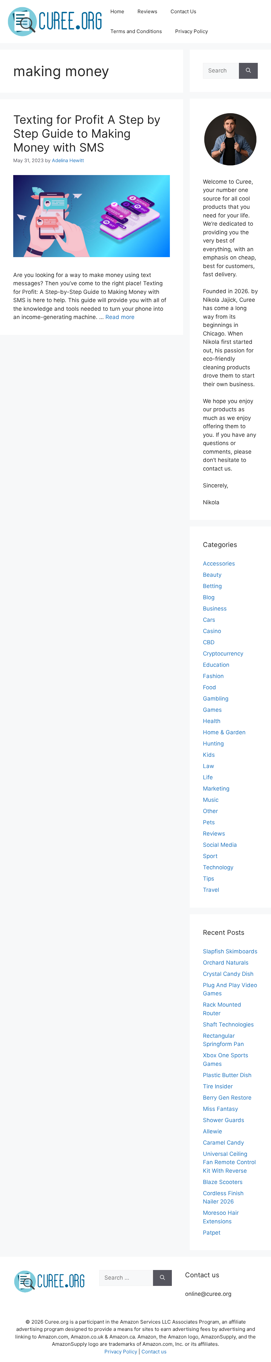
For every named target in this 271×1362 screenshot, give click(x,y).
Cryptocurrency (223, 653)
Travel (211, 889)
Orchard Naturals (226, 962)
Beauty (212, 574)
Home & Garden (224, 732)
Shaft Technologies (228, 1024)
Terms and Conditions (136, 31)
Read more (120, 317)
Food (209, 687)
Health (211, 721)
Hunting (213, 743)
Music (210, 799)
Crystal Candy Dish (228, 974)
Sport (210, 856)
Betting (212, 586)
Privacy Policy (191, 31)
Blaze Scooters (223, 1182)
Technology (218, 867)
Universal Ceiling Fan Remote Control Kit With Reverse (229, 1162)
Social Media (220, 844)
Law (208, 766)
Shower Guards (223, 1120)
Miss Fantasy (220, 1109)
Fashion (213, 676)
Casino (212, 631)
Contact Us (183, 11)
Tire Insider (218, 1086)
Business (215, 608)
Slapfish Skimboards (230, 951)
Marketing (216, 788)
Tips (208, 878)
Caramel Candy (223, 1142)
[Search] (248, 71)
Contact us (154, 1351)
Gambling (215, 698)
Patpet (211, 1232)
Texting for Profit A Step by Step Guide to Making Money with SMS (86, 133)
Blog (208, 597)
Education (216, 664)
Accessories (219, 563)
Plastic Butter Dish (227, 1075)
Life (208, 777)
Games (212, 709)
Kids (209, 754)
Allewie (212, 1131)
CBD (208, 642)
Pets (209, 822)
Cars (209, 619)
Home (117, 11)
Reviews (147, 11)
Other (210, 811)
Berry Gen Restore (227, 1097)
